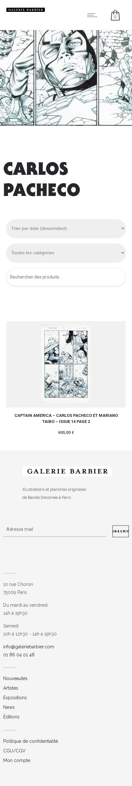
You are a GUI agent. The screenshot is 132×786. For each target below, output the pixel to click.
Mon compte (16, 760)
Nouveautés (15, 678)
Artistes (10, 688)
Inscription (121, 531)
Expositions (15, 697)
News (9, 707)
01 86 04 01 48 (19, 654)
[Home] (25, 10)
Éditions (11, 716)
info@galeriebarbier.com (28, 646)
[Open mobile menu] (93, 15)
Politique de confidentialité (30, 741)
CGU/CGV (14, 750)
